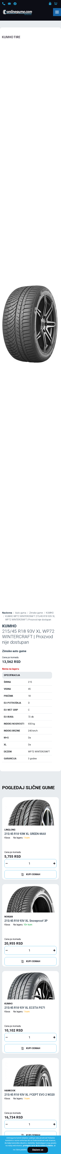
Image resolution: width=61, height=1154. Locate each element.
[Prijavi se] (50, 4)
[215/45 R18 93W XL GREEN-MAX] (30, 812)
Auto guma (20, 612)
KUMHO (50, 612)
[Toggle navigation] (57, 12)
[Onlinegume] (21, 12)
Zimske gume (36, 612)
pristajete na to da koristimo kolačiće (38, 1146)
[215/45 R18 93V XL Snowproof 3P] (30, 898)
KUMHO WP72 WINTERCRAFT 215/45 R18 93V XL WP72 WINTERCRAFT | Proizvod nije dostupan (30, 618)
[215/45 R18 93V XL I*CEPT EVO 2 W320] (30, 1072)
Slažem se (37, 1149)
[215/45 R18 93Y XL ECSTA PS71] (30, 985)
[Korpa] (56, 3)
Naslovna (7, 612)
